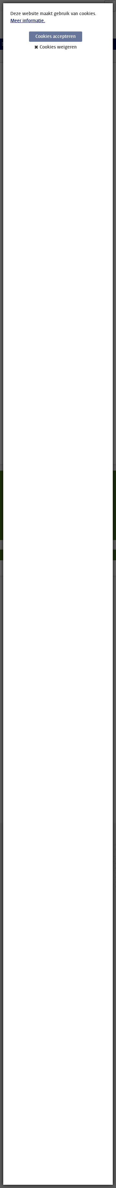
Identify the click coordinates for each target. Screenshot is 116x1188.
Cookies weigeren (58, 47)
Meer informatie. (27, 21)
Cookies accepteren (55, 36)
